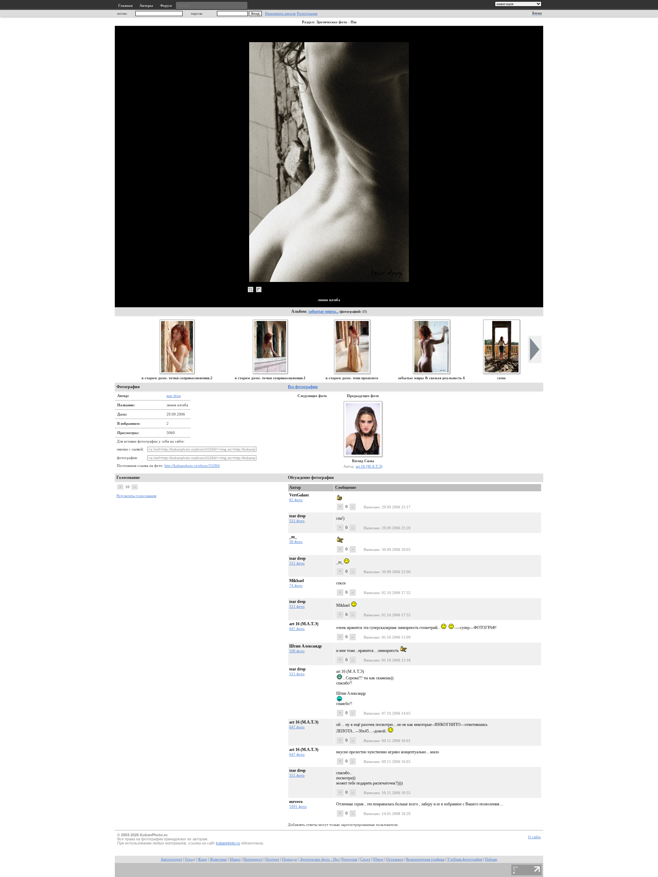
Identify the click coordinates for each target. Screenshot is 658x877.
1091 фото (298, 806)
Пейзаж (491, 859)
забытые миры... (323, 311)
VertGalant (299, 495)
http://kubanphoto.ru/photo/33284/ (192, 466)
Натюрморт (253, 859)
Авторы (146, 6)
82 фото (296, 500)
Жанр (202, 859)
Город (190, 859)
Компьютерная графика (425, 859)
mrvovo (296, 801)
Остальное (394, 859)
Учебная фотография (464, 859)
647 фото (297, 629)
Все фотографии (303, 386)
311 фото (297, 521)
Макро (235, 859)
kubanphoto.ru (228, 843)
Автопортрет (171, 859)
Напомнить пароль (280, 13)
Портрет (272, 859)
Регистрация (307, 13)
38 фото (296, 542)
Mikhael (296, 580)
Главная (125, 6)
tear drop (174, 396)
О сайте (534, 837)
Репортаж (349, 859)
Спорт (365, 859)
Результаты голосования (136, 496)
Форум (166, 6)
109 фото (297, 651)
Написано (372, 507)
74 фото (296, 585)
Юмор (378, 859)
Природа (289, 859)
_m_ (293, 536)
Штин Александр (305, 646)
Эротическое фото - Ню (320, 859)
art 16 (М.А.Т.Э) (369, 466)
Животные (218, 859)
